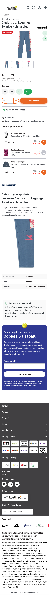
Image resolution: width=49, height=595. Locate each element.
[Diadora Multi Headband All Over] (6, 152)
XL (19, 91)
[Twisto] (43, 443)
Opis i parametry (9, 185)
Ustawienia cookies (4, 473)
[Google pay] (33, 443)
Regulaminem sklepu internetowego (16, 383)
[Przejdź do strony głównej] (12, 8)
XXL (28, 91)
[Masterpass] (15, 450)
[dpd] (24, 465)
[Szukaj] (27, 8)
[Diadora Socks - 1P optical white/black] (6, 135)
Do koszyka (34, 100)
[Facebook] (4, 484)
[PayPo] (33, 450)
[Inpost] (6, 465)
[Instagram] (10, 484)
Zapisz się (26, 374)
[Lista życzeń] (33, 8)
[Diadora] (42, 27)
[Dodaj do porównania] (44, 38)
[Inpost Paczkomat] (15, 465)
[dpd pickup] (33, 465)
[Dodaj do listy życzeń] (44, 33)
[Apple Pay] (24, 443)
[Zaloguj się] (39, 8)
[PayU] (15, 443)
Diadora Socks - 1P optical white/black (25, 136)
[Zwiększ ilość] (16, 101)
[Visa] (6, 450)
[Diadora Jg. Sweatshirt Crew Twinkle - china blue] (6, 164)
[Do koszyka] (43, 142)
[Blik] (6, 443)
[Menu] (4, 8)
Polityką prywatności (30, 385)
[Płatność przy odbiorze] (43, 450)
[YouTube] (17, 484)
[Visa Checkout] (24, 450)
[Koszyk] (45, 8)
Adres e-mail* (10, 361)
